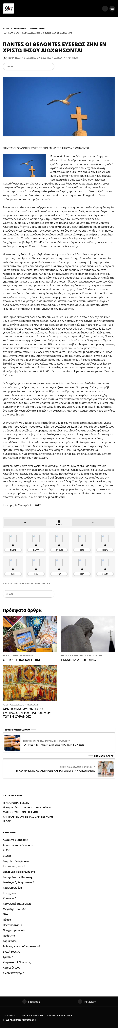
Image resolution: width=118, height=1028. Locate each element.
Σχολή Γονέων (11, 951)
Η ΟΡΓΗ (8, 821)
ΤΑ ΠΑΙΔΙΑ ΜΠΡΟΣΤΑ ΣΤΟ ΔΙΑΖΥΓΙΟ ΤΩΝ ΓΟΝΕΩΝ (53, 744)
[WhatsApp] (26, 66)
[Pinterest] (31, 66)
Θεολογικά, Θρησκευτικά (37, 57)
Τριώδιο (8, 957)
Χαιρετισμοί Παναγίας (17, 962)
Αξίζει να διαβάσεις (13, 704)
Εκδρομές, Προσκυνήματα (19, 871)
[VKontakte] (45, 66)
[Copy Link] (50, 66)
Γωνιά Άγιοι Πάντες (22, 583)
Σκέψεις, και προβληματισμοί (39, 741)
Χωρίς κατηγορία (13, 973)
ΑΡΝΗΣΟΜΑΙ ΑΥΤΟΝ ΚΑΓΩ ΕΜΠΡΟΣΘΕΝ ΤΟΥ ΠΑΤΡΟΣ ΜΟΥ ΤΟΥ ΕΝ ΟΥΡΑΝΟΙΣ (27, 713)
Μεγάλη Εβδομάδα (14, 909)
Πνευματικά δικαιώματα (59, 1015)
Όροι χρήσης (10, 1015)
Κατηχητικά (10, 893)
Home (6, 28)
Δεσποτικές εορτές (14, 866)
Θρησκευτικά (37, 28)
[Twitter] (21, 66)
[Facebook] (16, 66)
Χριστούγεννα (11, 967)
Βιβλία (7, 850)
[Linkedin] (36, 66)
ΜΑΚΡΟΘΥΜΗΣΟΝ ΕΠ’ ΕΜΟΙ (21, 812)
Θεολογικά (20, 28)
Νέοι (6, 914)
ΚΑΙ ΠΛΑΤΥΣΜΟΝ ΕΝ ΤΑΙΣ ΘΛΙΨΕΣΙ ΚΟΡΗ (28, 816)
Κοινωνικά (9, 898)
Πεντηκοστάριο (12, 925)
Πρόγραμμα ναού (13, 930)
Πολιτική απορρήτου (32, 1015)
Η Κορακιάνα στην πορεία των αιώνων (27, 807)
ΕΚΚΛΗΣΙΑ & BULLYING (79, 660)
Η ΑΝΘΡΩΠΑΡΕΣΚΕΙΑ (16, 802)
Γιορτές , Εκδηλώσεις (16, 861)
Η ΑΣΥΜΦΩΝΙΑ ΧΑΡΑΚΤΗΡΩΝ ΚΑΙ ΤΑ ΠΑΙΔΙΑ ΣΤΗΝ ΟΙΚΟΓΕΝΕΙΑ (55, 770)
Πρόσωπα (9, 935)
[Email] (40, 66)
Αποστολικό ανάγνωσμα (18, 845)
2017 (6, 583)
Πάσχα (7, 919)
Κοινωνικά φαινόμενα (17, 903)
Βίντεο (7, 855)
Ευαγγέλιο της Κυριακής (18, 877)
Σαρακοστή (10, 941)
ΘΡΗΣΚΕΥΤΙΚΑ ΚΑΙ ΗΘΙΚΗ (22, 660)
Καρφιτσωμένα (11, 655)
